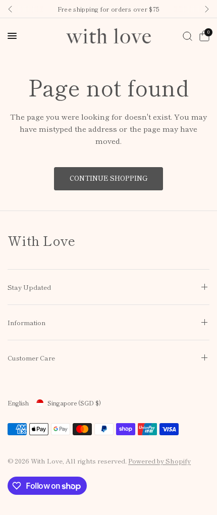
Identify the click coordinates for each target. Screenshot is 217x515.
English (18, 402)
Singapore (74, 402)
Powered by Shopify (159, 461)
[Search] (187, 36)
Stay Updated (29, 287)
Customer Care (31, 358)
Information (26, 322)
